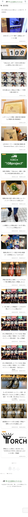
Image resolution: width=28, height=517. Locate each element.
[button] (25, 298)
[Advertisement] (14, 502)
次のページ (14, 463)
